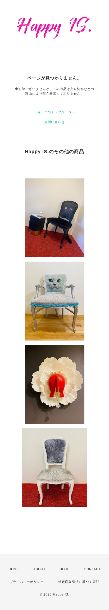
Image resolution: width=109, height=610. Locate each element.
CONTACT (92, 569)
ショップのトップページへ (54, 112)
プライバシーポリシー (27, 582)
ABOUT (39, 569)
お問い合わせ (54, 122)
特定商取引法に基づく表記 (78, 582)
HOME (13, 569)
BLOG (65, 569)
